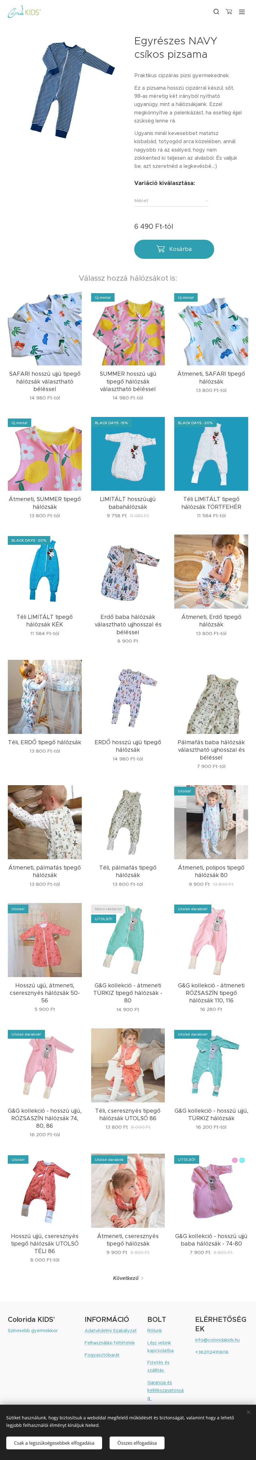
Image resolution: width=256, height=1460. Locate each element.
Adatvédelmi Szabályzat (111, 1330)
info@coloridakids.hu (217, 1340)
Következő (126, 1278)
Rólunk (154, 1330)
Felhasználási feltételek (110, 1343)
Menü (242, 11)
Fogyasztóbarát (102, 1355)
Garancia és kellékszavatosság (165, 1390)
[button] (216, 11)
